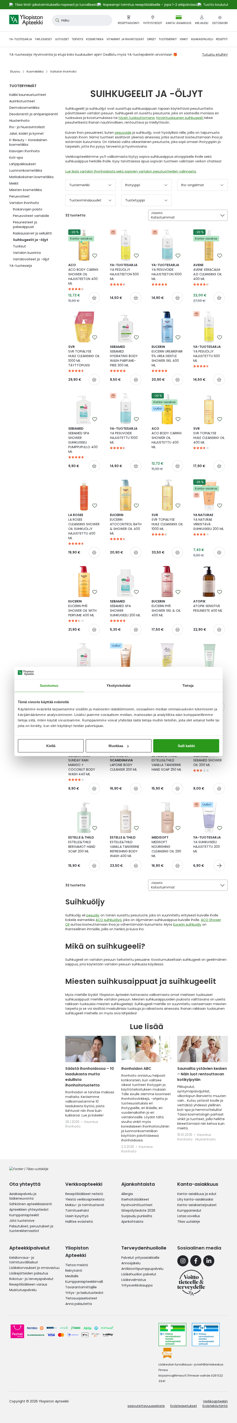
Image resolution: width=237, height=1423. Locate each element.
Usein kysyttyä (76, 1216)
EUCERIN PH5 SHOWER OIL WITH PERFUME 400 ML (82, 608)
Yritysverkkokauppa (137, 1285)
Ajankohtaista (132, 1221)
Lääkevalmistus (133, 1279)
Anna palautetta (78, 1303)
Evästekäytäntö (215, 1406)
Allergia (127, 1194)
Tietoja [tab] (187, 685)
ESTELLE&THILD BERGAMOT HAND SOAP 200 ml (81, 844)
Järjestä (156, 213)
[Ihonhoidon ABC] (146, 1049)
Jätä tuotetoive (21, 1220)
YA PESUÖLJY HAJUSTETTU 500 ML (207, 353)
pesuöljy (93, 915)
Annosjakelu (130, 1263)
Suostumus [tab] (49, 685)
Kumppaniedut (189, 1210)
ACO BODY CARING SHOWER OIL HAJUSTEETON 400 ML (83, 274)
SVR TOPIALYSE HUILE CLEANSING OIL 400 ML (209, 435)
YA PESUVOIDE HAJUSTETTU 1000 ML (124, 435)
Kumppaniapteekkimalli (84, 1281)
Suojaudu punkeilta (136, 1216)
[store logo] (26, 20)
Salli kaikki (186, 746)
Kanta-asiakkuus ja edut (196, 1194)
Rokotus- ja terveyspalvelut (31, 1279)
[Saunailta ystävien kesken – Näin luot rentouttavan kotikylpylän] (202, 1049)
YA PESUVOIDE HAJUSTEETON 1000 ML (167, 272)
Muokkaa (116, 746)
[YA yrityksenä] (191, 1282)
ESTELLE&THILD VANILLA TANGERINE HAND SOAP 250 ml (166, 762)
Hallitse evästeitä (79, 1221)
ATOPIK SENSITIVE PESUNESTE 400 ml (207, 606)
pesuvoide (123, 132)
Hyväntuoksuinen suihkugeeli (180, 118)
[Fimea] (172, 1334)
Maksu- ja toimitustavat (84, 1205)
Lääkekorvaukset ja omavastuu (34, 1267)
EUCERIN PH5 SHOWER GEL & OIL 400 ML (166, 608)
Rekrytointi (73, 1270)
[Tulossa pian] (219, 865)
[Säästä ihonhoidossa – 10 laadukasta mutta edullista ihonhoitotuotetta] (90, 1049)
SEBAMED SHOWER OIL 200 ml (207, 760)
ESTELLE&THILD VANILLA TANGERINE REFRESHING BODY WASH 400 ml (124, 846)
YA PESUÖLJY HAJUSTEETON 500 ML (124, 272)
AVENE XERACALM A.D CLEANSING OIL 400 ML (207, 272)
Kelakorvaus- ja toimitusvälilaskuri (23, 1260)
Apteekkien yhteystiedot (29, 1209)
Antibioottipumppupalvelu (142, 1268)
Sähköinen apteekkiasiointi (30, 1204)
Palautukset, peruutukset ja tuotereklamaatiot (31, 1228)
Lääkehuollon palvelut (138, 1274)
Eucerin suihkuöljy (187, 924)
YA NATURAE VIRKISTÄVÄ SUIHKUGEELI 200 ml (208, 522)
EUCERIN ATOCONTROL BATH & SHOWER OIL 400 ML (125, 524)
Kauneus (91, 1121)
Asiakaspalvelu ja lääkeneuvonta (22, 1196)
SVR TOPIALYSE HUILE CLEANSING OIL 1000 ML (167, 522)
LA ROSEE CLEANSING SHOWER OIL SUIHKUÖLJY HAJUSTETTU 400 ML (84, 526)
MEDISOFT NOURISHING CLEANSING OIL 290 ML (166, 846)
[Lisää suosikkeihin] (95, 256)
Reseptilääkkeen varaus (28, 1284)
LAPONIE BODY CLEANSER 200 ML (123, 762)
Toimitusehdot (77, 1210)
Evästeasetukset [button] (183, 1406)
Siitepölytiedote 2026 (138, 1210)
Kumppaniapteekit (24, 1215)
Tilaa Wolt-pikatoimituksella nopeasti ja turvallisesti (56, 4)
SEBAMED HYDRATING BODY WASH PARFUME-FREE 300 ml (124, 356)
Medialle (71, 1276)
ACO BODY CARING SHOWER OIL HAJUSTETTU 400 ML (167, 437)
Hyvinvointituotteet (137, 1205)
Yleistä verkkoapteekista (84, 1199)
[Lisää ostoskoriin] (94, 297)
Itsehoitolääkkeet (135, 1199)
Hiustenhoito (205, 1139)
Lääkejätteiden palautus (28, 1273)
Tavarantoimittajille (81, 1287)
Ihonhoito (73, 1126)
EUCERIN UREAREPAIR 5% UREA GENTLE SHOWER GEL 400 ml (167, 356)
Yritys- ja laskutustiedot (84, 1292)
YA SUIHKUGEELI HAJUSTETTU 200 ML (207, 844)
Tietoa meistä (76, 1265)
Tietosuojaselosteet (81, 1298)
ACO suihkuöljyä (109, 920)
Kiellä (50, 746)
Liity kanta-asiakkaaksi (195, 1199)
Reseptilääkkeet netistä (84, 1194)
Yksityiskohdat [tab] (118, 685)
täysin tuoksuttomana (136, 118)
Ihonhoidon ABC (136, 1068)
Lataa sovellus (188, 1216)
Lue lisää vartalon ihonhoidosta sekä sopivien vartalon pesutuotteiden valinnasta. (130, 171)
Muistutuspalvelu (23, 1290)
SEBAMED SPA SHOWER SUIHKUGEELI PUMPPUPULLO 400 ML (83, 440)
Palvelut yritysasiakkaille (140, 1257)
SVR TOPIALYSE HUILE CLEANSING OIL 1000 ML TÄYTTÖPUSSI (84, 356)
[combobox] (82, 20)
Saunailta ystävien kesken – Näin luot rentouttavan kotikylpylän (202, 1074)
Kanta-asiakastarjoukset (197, 1205)
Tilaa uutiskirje (188, 1221)
